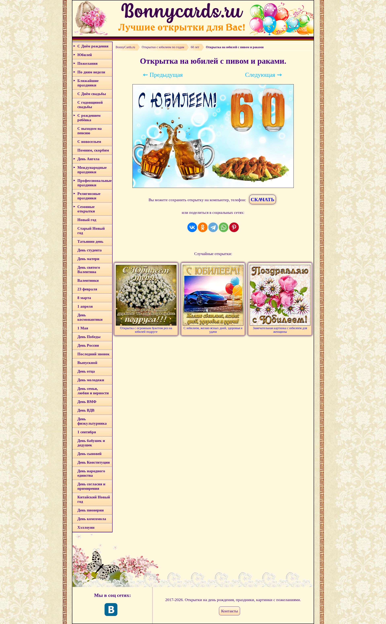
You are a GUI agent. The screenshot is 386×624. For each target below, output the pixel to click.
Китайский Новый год (93, 499)
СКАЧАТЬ (262, 199)
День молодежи (90, 380)
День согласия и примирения (91, 486)
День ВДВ (85, 410)
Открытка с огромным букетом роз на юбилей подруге (146, 329)
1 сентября (86, 432)
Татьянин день (90, 241)
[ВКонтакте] (192, 227)
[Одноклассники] (202, 227)
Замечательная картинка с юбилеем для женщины (280, 329)
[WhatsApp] (223, 227)
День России (88, 345)
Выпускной (87, 363)
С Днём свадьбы (91, 94)
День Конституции (93, 462)
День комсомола (91, 519)
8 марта (84, 298)
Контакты (229, 611)
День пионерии (90, 510)
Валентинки (88, 280)
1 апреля (85, 306)
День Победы (89, 337)
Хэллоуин (85, 527)
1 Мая (82, 328)
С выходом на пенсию (89, 130)
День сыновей (89, 454)
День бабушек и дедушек (91, 443)
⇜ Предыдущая (163, 74)
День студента (89, 250)
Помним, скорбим (93, 150)
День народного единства (91, 473)
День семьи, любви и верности (93, 390)
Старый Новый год (91, 230)
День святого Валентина (88, 269)
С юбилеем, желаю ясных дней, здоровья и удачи (213, 329)
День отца (86, 371)
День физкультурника (92, 421)
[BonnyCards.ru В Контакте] (111, 609)
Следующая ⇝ (263, 74)
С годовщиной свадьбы (90, 104)
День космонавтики (90, 317)
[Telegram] (213, 227)
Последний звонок (93, 354)
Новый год (86, 220)
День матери (88, 259)
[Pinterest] (234, 227)
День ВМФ (86, 402)
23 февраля (87, 289)
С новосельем (89, 141)
